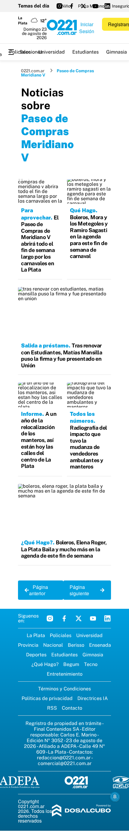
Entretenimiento (64, 674)
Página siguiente (81, 590)
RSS (52, 708)
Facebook (64, 618)
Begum (71, 664)
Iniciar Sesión (86, 28)
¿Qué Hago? (45, 664)
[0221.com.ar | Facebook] (71, 6)
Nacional (53, 645)
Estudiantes (85, 52)
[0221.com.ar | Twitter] (83, 6)
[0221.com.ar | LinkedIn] (107, 6)
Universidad (51, 52)
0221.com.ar (32, 70)
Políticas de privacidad (47, 698)
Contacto (72, 708)
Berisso (76, 645)
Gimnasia (92, 655)
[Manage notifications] (115, 796)
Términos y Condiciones (64, 689)
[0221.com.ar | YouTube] (95, 6)
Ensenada (100, 645)
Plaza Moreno (91, 6)
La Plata (36, 635)
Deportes (36, 655)
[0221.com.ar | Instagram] (59, 6)
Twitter (78, 618)
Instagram (49, 618)
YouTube (93, 618)
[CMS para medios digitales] (81, 810)
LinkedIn (107, 618)
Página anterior (38, 590)
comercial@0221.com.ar (65, 763)
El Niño (63, 6)
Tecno (91, 664)
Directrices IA (92, 698)
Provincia (28, 645)
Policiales (20, 52)
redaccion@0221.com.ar (64, 758)
